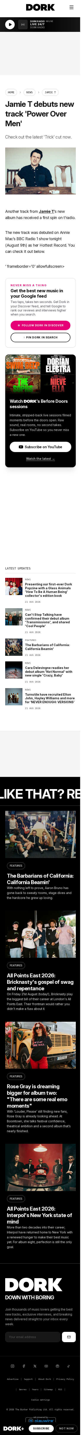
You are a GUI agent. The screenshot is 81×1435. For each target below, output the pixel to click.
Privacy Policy (65, 1379)
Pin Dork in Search (41, 337)
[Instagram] (12, 1366)
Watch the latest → (40, 458)
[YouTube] (46, 1366)
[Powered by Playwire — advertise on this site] (40, 1420)
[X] (35, 1366)
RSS (60, 1389)
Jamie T (46, 211)
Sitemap (48, 1389)
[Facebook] (24, 1366)
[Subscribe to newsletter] (69, 1337)
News (29, 92)
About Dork (44, 1379)
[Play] (10, 24)
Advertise (12, 1379)
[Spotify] (57, 1366)
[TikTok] (68, 1366)
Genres (23, 1389)
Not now (66, 1428)
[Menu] (71, 7)
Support (28, 1379)
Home (11, 92)
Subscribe (41, 1428)
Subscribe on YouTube (43, 447)
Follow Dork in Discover (40, 325)
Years (35, 1389)
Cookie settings (40, 1400)
